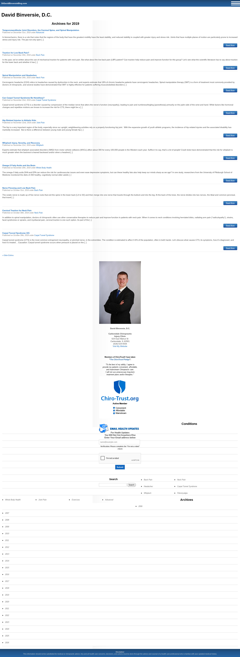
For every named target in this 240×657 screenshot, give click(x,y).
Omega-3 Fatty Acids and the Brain (18, 165)
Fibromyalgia (182, 493)
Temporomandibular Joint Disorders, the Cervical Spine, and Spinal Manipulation (40, 30)
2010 (7, 533)
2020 (7, 602)
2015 (7, 568)
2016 (7, 574)
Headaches (148, 486)
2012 (7, 547)
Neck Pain (40, 78)
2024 (7, 629)
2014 (7, 561)
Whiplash (39, 145)
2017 (7, 581)
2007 (7, 513)
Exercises (76, 500)
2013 (7, 554)
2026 (7, 643)
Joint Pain (41, 123)
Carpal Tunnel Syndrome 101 (16, 233)
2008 (7, 520)
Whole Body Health (44, 168)
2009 (7, 527)
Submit (120, 467)
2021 (7, 608)
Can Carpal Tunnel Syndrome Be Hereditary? (23, 98)
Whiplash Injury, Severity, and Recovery (21, 143)
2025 (7, 636)
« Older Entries (8, 255)
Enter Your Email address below (120, 437)
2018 (7, 588)
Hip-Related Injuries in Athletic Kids (19, 120)
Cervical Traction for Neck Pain (17, 210)
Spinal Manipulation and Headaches (19, 75)
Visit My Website (120, 346)
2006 (140, 506)
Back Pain (40, 55)
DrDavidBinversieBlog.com (14, 3)
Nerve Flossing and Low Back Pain (18, 188)
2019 (7, 595)
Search (113, 479)
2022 (7, 615)
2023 (7, 622)
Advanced (40, 32)
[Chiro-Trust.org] (120, 397)
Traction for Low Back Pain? (15, 53)
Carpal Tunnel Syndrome (46, 100)
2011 (7, 540)
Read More (230, 45)
